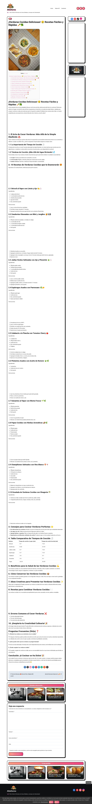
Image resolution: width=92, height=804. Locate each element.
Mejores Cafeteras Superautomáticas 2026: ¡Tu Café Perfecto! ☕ (16, 698)
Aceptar (51, 802)
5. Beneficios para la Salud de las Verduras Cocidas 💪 (22, 85)
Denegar (57, 802)
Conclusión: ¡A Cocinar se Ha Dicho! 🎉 (19, 97)
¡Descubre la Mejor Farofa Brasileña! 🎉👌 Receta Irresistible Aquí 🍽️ (55, 776)
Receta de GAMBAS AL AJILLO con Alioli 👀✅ (35, 697)
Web (10, 744)
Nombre (11, 732)
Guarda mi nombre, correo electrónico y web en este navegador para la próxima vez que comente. (31, 750)
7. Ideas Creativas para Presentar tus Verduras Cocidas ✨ (23, 88)
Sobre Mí (57, 8)
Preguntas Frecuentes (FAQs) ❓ (18, 96)
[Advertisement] (36, 124)
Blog (10, 18)
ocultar (25, 73)
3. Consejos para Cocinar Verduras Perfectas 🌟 (21, 81)
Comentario (11, 711)
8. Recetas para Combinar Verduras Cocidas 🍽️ (21, 90)
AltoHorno (11, 9)
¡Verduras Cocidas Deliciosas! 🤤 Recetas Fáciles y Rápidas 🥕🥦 (23, 76)
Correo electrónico (13, 738)
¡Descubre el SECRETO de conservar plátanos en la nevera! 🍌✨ (54, 698)
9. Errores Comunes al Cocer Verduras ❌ (20, 92)
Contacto (63, 8)
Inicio (52, 8)
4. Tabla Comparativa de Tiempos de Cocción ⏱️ (21, 83)
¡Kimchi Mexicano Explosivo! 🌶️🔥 (53, 674)
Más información (44, 802)
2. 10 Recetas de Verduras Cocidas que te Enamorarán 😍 (23, 79)
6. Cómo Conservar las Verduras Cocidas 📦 (20, 87)
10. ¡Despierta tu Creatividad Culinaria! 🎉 (20, 94)
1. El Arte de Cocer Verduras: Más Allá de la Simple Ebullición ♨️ (25, 78)
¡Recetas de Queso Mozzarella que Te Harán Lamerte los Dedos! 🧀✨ (74, 776)
